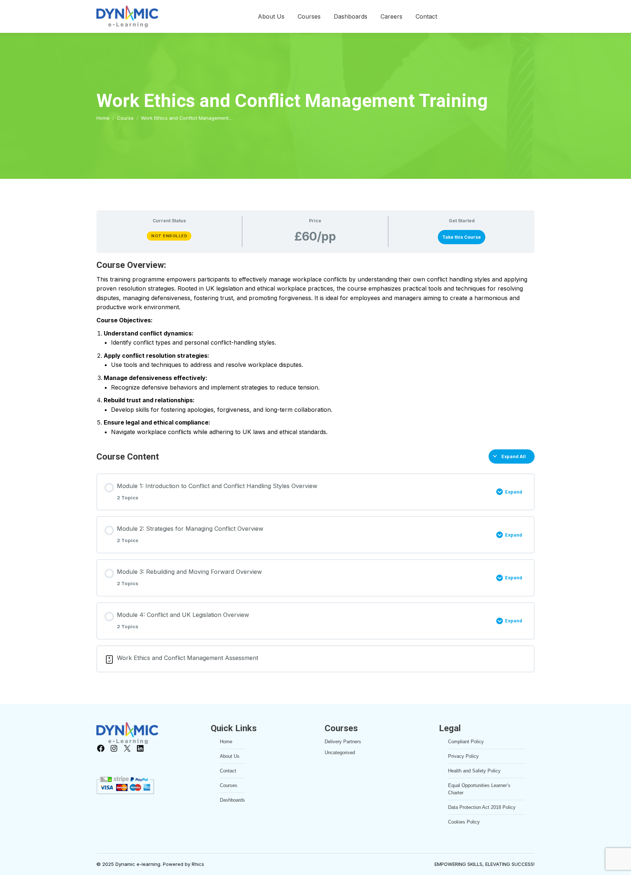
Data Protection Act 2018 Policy (482, 807)
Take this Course (461, 237)
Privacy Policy (463, 756)
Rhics (198, 864)
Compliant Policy (466, 741)
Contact (228, 771)
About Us (230, 756)
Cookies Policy (464, 822)
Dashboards (232, 800)
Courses (228, 785)
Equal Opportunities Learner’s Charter (479, 789)
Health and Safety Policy (474, 771)
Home (226, 741)
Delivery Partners (343, 741)
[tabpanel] (315, 348)
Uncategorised (340, 752)
